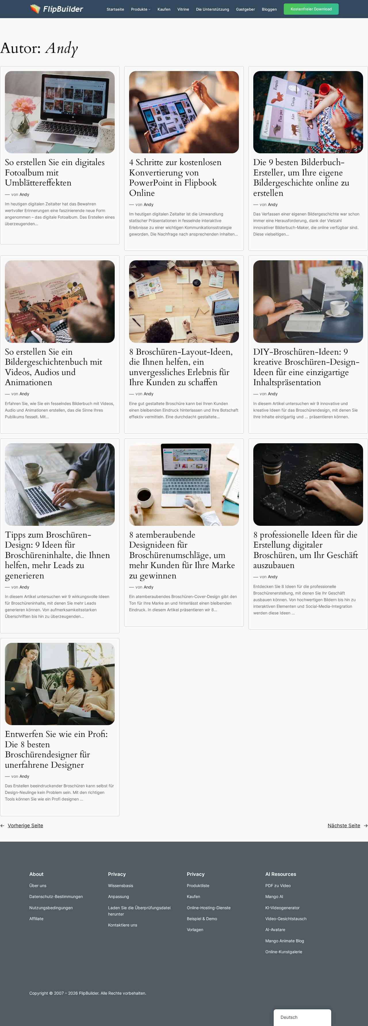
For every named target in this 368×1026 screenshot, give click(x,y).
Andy (24, 194)
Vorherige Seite (21, 825)
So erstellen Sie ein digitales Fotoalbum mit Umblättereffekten (55, 173)
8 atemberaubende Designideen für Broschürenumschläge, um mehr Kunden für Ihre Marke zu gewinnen (182, 555)
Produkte (139, 9)
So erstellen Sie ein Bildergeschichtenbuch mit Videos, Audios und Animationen (53, 367)
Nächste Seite (348, 825)
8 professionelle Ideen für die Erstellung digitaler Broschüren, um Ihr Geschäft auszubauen (305, 550)
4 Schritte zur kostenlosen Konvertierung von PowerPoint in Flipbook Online (175, 178)
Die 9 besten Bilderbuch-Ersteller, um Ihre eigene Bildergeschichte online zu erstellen (301, 178)
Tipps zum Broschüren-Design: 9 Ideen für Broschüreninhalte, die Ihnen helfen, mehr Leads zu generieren (57, 555)
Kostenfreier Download (311, 9)
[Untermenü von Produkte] (149, 9)
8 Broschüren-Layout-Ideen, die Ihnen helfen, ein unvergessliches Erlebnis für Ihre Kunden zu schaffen (181, 367)
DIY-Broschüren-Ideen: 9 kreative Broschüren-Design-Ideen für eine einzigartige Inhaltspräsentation (306, 367)
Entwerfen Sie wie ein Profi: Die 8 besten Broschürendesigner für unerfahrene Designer (56, 749)
